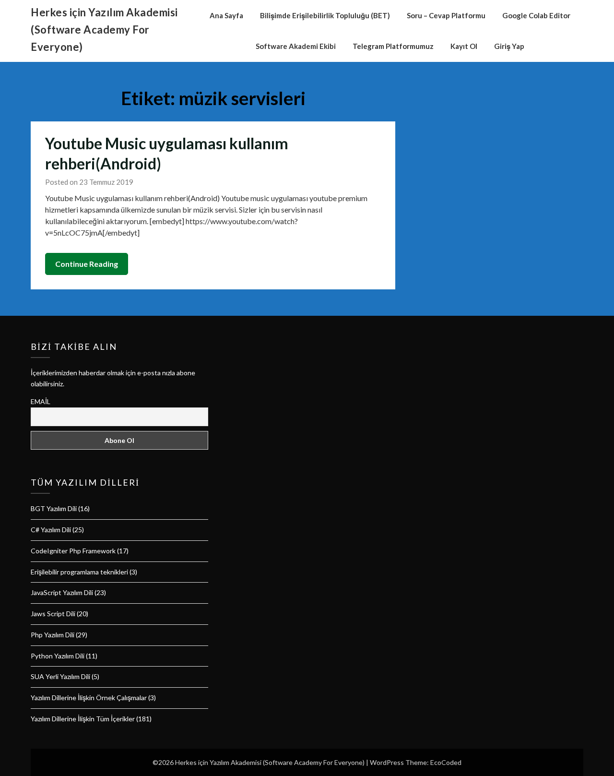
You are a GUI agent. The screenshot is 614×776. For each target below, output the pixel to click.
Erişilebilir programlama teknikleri (79, 572)
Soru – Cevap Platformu (446, 15)
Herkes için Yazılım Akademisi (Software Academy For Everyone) (104, 29)
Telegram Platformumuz (393, 46)
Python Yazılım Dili (57, 656)
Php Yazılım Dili (52, 635)
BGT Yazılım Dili (54, 508)
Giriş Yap (509, 46)
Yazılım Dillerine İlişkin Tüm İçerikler (83, 719)
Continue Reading (86, 263)
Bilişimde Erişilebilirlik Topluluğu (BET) (325, 15)
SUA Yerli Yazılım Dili (60, 676)
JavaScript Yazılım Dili (62, 592)
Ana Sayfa (226, 15)
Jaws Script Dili (53, 613)
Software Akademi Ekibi (296, 46)
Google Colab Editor (536, 15)
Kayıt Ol (463, 46)
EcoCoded (445, 762)
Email (40, 401)
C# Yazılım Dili (51, 529)
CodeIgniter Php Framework (73, 551)
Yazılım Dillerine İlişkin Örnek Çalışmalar (89, 697)
